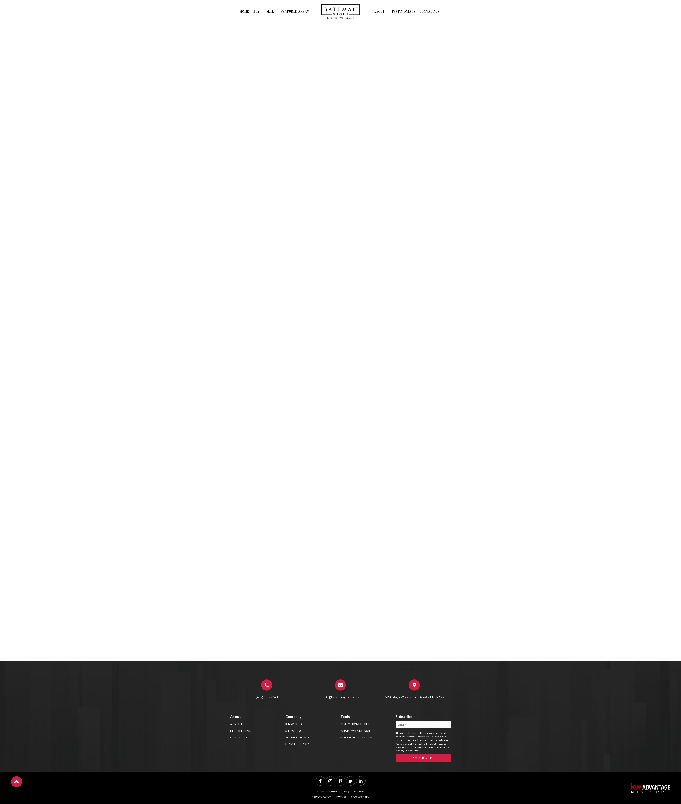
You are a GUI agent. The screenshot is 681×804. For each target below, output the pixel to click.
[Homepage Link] (340, 11)
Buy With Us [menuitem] (293, 724)
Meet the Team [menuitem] (240, 730)
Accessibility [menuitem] (360, 797)
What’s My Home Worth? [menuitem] (357, 730)
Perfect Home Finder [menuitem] (354, 724)
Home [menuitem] (244, 11)
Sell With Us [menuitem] (293, 730)
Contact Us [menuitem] (429, 11)
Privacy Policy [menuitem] (322, 797)
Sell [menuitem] (270, 11)
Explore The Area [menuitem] (297, 743)
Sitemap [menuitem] (341, 797)
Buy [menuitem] (256, 11)
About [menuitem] (380, 11)
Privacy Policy (411, 751)
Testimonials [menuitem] (403, 11)
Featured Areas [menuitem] (295, 11)
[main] (340, 330)
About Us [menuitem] (236, 724)
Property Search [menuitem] (297, 737)
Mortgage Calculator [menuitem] (356, 737)
